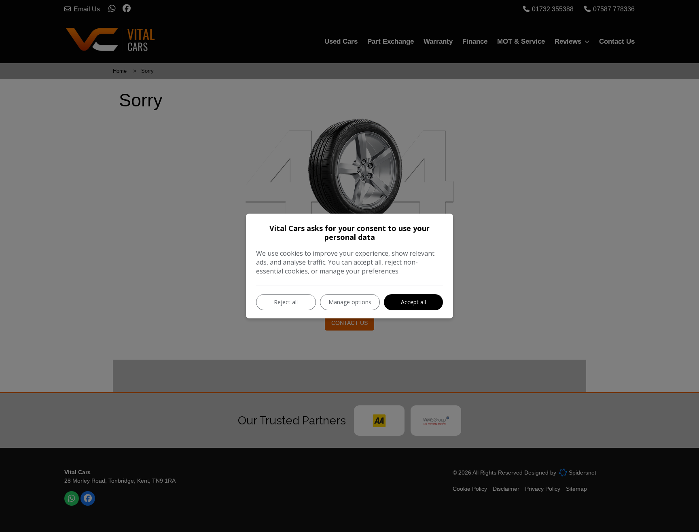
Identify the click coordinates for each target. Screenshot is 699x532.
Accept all (413, 302)
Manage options (349, 302)
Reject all (286, 302)
